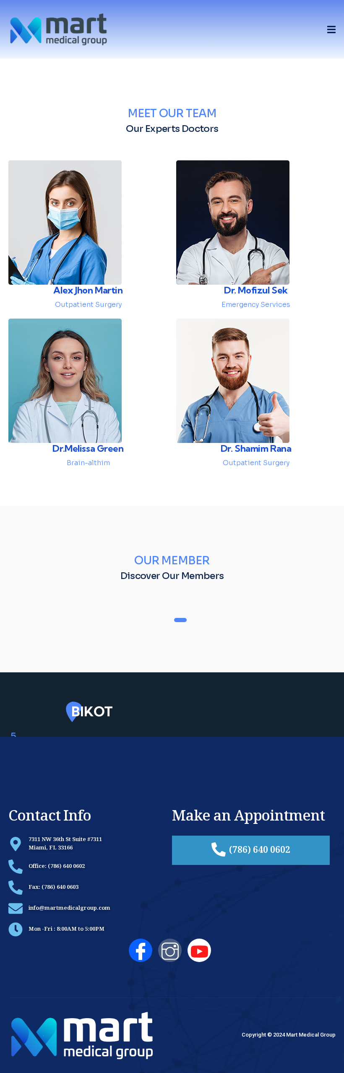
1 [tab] (180, 620)
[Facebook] (140, 950)
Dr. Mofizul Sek (256, 290)
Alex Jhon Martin (87, 290)
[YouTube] (199, 950)
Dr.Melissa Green (87, 448)
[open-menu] (331, 30)
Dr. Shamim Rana (256, 448)
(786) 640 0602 (259, 851)
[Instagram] (170, 950)
